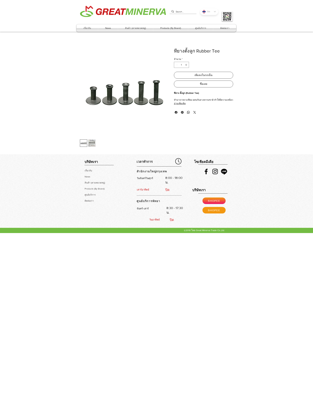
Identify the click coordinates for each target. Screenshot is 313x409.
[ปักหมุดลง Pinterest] (182, 112)
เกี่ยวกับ (88, 170)
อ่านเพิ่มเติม (180, 103)
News (87, 176)
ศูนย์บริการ (90, 194)
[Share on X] (195, 112)
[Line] (224, 171)
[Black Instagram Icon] (215, 171)
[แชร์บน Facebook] (176, 112)
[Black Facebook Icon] (206, 171)
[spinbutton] (181, 65)
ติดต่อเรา (89, 200)
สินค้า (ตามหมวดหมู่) (95, 182)
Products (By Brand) (94, 188)
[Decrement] (176, 65)
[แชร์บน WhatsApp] (188, 112)
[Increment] (186, 65)
